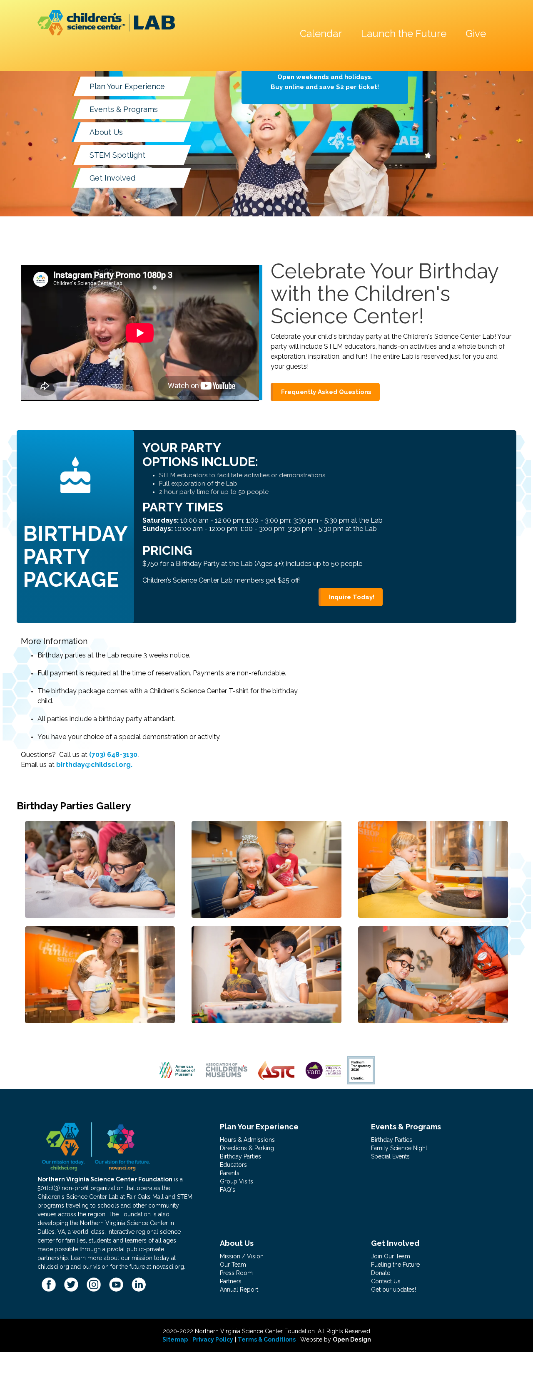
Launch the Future (403, 33)
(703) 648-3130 (113, 755)
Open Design (352, 1339)
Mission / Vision (242, 1256)
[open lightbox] (100, 869)
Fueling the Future (395, 1264)
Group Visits (236, 1181)
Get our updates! (393, 1289)
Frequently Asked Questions (326, 392)
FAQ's (227, 1189)
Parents (229, 1173)
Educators (233, 1164)
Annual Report (239, 1289)
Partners (231, 1281)
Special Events (390, 1156)
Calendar (321, 33)
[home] (106, 22)
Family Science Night (399, 1148)
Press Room (236, 1273)
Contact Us (386, 1281)
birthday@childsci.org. (94, 765)
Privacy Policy (212, 1339)
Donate (380, 1273)
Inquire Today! (351, 597)
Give (476, 33)
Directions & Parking (247, 1148)
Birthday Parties (240, 1156)
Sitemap (175, 1339)
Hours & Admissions (247, 1139)
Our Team (233, 1264)
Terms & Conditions (267, 1339)
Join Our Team (390, 1256)
